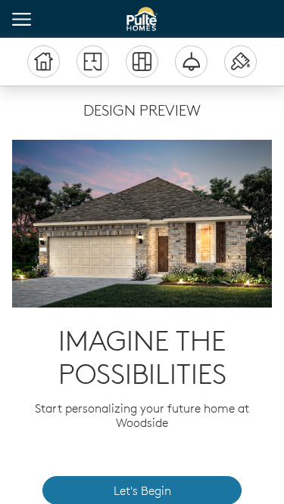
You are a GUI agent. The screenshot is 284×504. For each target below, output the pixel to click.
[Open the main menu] (21, 19)
